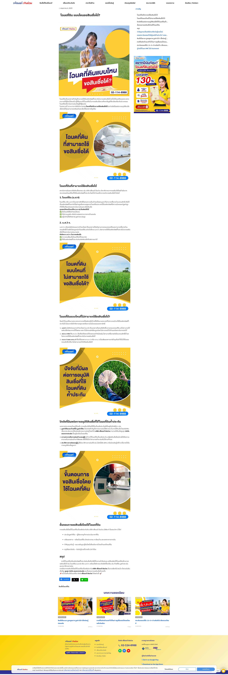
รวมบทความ (170, 3)
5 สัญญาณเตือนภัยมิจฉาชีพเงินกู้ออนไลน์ (150, 32)
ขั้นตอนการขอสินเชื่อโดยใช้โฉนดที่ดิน (148, 25)
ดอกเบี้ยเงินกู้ (109, 3)
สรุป (138, 28)
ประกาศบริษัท (150, 3)
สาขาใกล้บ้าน (90, 3)
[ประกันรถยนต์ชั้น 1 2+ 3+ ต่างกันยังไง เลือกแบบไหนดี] (114, 606)
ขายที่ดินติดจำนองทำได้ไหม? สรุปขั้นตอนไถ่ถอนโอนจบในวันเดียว (152, 42)
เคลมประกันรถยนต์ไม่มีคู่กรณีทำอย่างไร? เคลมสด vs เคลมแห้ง (152, 35)
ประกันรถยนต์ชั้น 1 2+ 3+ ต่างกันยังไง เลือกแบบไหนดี (152, 45)
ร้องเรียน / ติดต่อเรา (191, 3)
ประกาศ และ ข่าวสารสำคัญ (103, 653)
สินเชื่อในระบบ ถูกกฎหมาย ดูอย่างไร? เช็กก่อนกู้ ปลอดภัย (152, 38)
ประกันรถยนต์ (100, 617)
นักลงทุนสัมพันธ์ (130, 3)
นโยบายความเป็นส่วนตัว (71, 670)
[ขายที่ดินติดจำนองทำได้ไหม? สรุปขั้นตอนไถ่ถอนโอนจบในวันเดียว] (75, 606)
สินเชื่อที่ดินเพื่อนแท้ (46, 3)
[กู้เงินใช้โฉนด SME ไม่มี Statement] (152, 606)
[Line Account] (120, 650)
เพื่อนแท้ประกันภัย (69, 3)
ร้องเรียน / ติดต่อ (101, 656)
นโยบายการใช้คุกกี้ (88, 670)
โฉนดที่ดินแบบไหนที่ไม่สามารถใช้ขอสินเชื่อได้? (151, 18)
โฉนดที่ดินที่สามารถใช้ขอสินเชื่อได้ (147, 15)
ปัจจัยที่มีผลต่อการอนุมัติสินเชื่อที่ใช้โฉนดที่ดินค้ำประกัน (152, 22)
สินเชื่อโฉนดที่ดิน (64, 586)
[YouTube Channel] (128, 650)
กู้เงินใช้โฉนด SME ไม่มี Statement (148, 48)
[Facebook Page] (124, 650)
